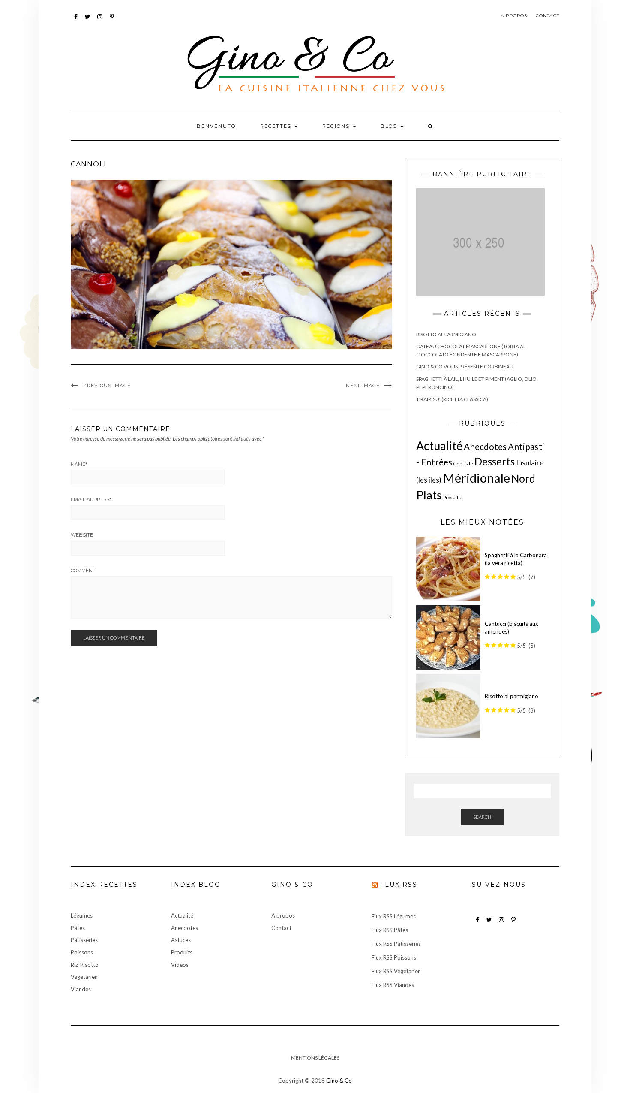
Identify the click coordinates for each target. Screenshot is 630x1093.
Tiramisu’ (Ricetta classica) (452, 399)
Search (482, 817)
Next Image (363, 386)
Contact (547, 15)
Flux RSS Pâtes (390, 930)
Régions (337, 126)
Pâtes (78, 927)
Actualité (439, 445)
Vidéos (180, 964)
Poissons (82, 952)
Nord (523, 478)
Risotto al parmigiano (446, 334)
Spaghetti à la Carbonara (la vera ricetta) (516, 559)
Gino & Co (339, 1080)
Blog (390, 126)
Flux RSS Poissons (394, 957)
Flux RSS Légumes (394, 916)
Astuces (181, 939)
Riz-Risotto (85, 964)
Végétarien (84, 976)
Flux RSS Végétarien (396, 971)
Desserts (494, 461)
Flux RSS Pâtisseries (396, 943)
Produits (452, 497)
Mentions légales (315, 1057)
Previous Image (107, 386)
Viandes (81, 989)
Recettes (277, 126)
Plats (429, 495)
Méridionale (476, 477)
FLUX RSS (398, 884)
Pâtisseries (84, 939)
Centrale (463, 463)
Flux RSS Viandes (393, 984)
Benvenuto (216, 126)
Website (82, 535)
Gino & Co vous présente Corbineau (464, 366)
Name (79, 464)
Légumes (82, 915)
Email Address (91, 499)
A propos (514, 15)
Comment (83, 571)
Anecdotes (485, 446)
